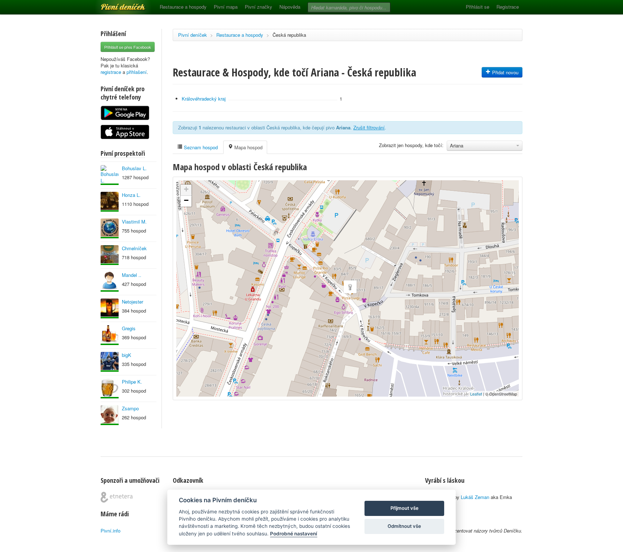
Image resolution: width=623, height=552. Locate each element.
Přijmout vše (404, 508)
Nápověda (289, 6)
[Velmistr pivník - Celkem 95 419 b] (110, 175)
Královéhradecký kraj (204, 98)
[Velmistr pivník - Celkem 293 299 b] (110, 255)
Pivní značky (258, 6)
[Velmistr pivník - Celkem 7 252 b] (110, 388)
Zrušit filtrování (369, 127)
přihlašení (137, 72)
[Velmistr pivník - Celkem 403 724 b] (110, 228)
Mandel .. (131, 274)
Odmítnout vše (404, 526)
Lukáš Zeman (475, 497)
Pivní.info (110, 530)
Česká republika (289, 34)
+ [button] (186, 189)
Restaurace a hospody (183, 6)
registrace (111, 72)
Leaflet (476, 394)
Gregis (129, 328)
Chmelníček (134, 248)
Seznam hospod (200, 147)
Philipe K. (132, 381)
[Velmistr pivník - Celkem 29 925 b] (110, 415)
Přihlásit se (477, 6)
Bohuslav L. (134, 168)
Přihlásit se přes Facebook (127, 47)
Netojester (132, 301)
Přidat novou (504, 72)
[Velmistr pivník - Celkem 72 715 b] (110, 362)
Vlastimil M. (134, 221)
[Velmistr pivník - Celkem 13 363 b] (110, 202)
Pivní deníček (115, 4)
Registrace (507, 6)
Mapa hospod (247, 147)
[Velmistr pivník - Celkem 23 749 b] (110, 282)
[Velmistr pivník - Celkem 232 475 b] (110, 335)
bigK (126, 355)
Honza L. (131, 194)
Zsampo (130, 408)
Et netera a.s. (117, 497)
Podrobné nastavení (293, 533)
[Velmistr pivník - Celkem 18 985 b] (110, 308)
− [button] (186, 200)
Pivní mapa (226, 6)
